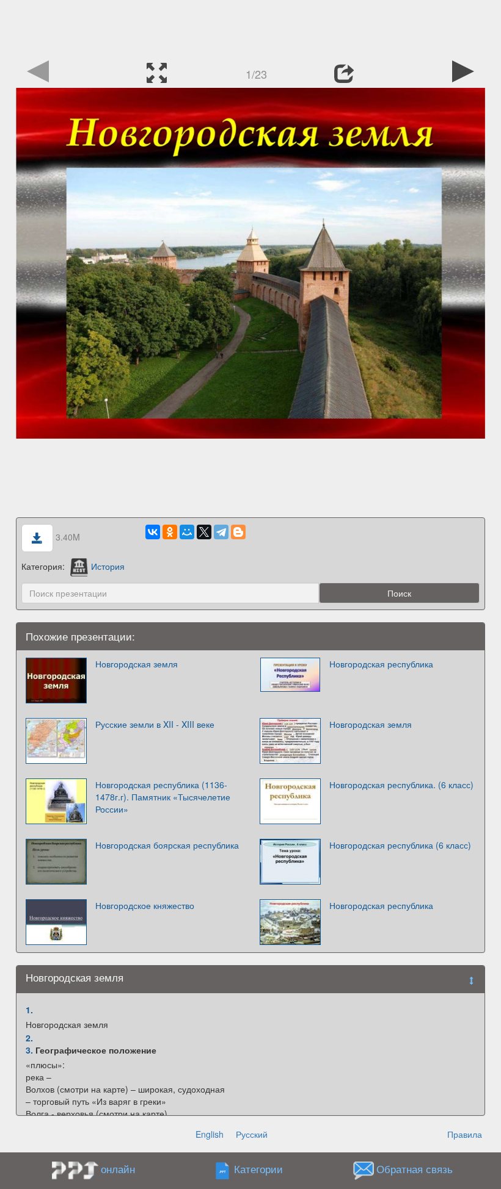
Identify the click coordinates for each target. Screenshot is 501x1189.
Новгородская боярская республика (167, 845)
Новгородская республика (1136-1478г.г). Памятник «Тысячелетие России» (162, 796)
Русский (252, 1134)
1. (29, 1010)
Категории (258, 1169)
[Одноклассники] (170, 532)
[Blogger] (238, 532)
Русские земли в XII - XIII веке (154, 724)
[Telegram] (221, 532)
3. (29, 1050)
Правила (464, 1134)
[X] (204, 532)
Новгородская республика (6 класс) (400, 845)
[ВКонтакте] (152, 532)
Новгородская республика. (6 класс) (401, 784)
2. (29, 1038)
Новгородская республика (381, 664)
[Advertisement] (250, 27)
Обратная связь (414, 1169)
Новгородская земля (136, 664)
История (108, 566)
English (210, 1134)
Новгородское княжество (144, 905)
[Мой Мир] (187, 532)
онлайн (118, 1169)
